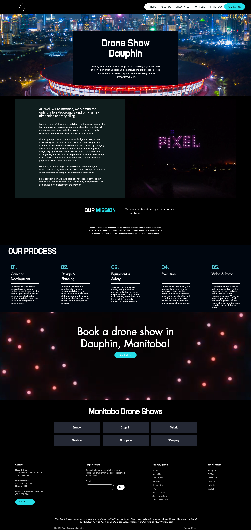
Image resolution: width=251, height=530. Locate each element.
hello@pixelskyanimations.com (29, 491)
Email (88, 481)
